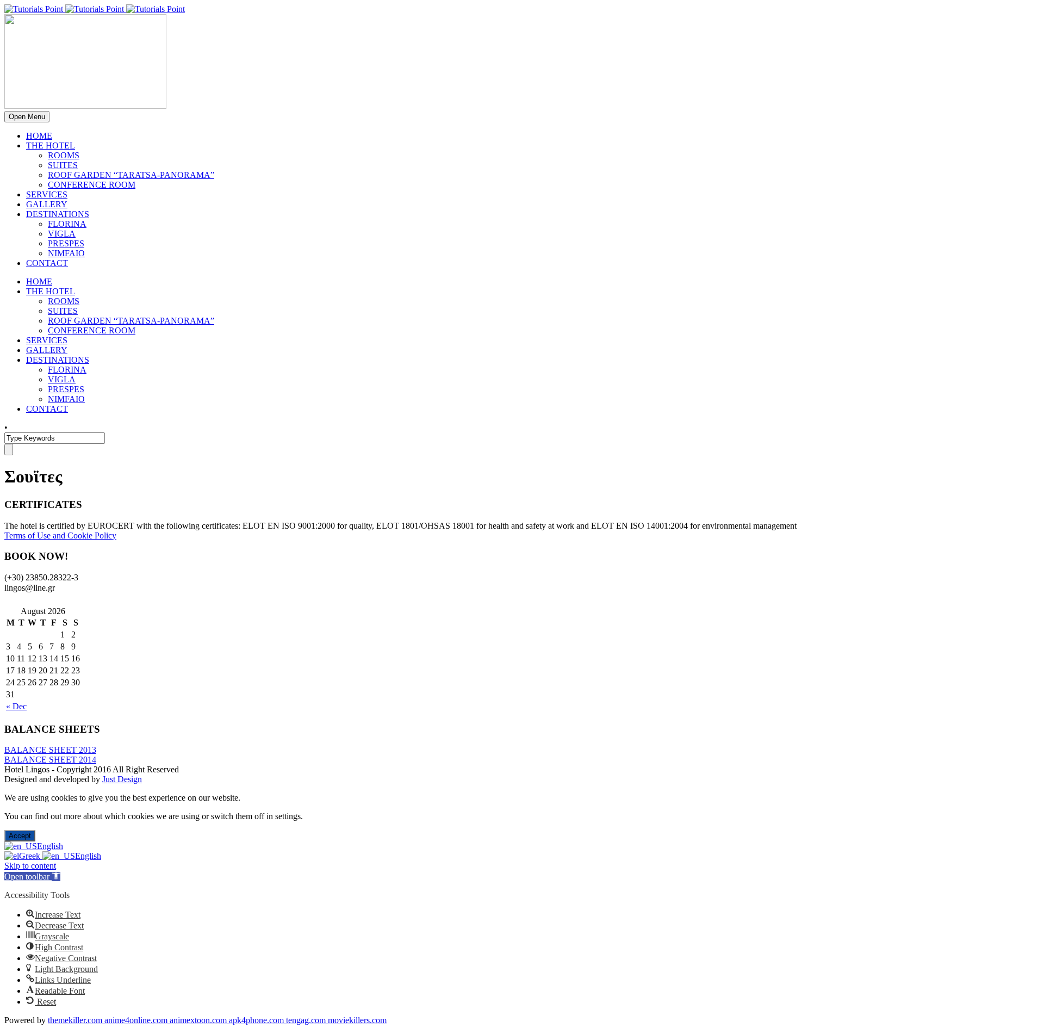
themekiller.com (76, 1020)
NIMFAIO (66, 253)
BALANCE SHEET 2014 (50, 759)
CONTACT (47, 263)
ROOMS (63, 155)
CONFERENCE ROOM (91, 184)
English (50, 846)
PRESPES (66, 243)
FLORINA (67, 223)
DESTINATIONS (57, 214)
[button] (32, 876)
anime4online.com (137, 1020)
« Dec (16, 706)
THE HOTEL (50, 145)
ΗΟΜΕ (39, 135)
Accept (20, 836)
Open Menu (27, 117)
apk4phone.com (257, 1020)
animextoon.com (199, 1020)
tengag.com (307, 1020)
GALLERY (46, 204)
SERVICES (46, 194)
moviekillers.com (357, 1020)
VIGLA (62, 233)
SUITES (63, 165)
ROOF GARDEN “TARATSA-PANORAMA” (131, 174)
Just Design (122, 779)
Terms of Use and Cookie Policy (60, 535)
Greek (30, 855)
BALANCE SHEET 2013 (50, 749)
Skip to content (30, 865)
